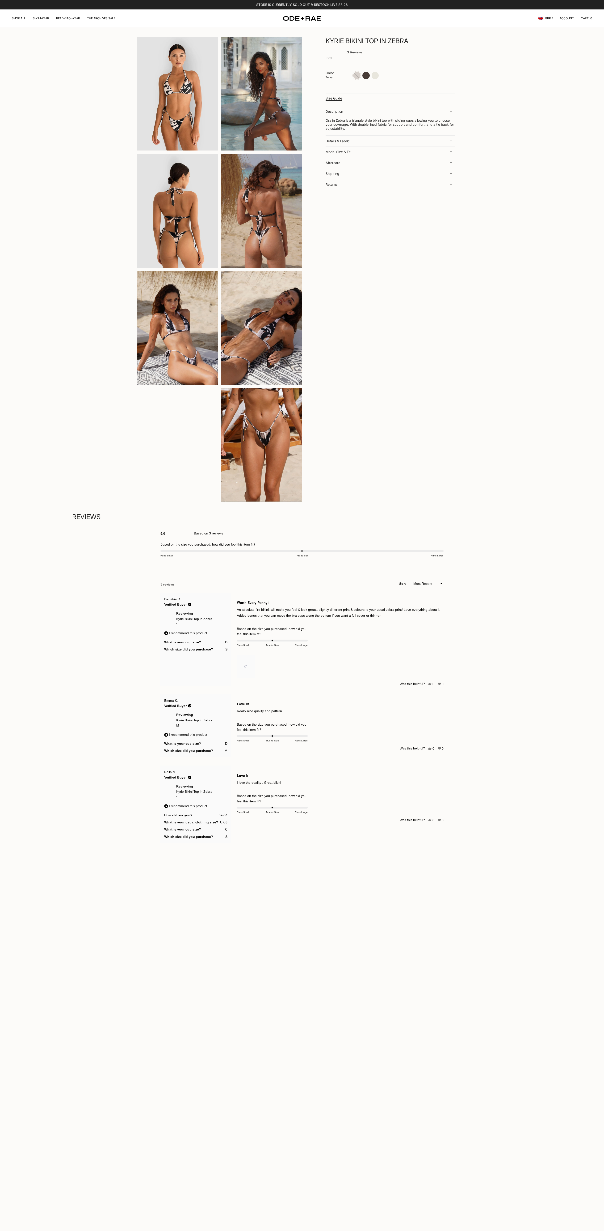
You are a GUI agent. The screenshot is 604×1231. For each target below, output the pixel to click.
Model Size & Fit (338, 152)
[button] (18, 18)
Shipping (332, 174)
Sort (403, 583)
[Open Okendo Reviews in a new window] (425, 565)
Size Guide (334, 98)
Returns (331, 184)
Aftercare (333, 163)
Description (334, 111)
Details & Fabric (338, 141)
